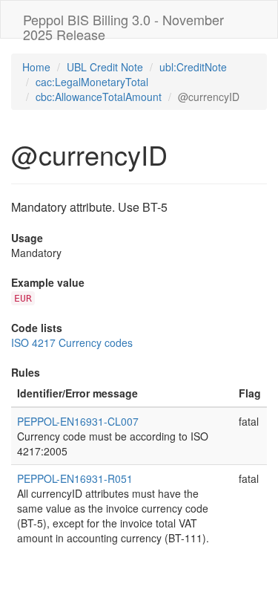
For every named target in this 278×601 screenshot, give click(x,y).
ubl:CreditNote (193, 66)
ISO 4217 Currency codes (72, 342)
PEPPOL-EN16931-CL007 (78, 421)
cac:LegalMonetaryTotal (92, 81)
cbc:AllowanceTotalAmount (99, 96)
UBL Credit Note (105, 66)
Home (36, 66)
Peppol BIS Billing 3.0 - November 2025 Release (123, 24)
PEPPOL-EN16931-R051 (75, 478)
